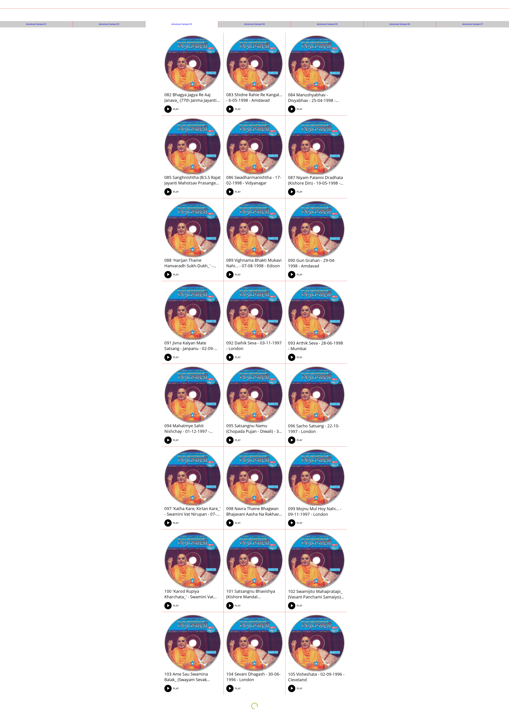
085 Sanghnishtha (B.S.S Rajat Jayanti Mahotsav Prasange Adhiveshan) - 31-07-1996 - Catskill (192, 180)
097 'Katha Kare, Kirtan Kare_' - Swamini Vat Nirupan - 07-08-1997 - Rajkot (192, 511)
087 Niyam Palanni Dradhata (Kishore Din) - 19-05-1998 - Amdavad (315, 180)
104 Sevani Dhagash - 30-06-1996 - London (253, 676)
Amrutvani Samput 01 (36, 24)
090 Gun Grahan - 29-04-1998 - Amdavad (311, 263)
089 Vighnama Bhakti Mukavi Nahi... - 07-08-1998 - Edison (254, 262)
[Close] (5, 4)
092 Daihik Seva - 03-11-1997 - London (254, 345)
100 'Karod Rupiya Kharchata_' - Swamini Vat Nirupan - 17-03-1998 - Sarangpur (188, 593)
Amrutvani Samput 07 (472, 24)
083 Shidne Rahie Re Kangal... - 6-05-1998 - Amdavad (254, 97)
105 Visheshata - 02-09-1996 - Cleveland (316, 676)
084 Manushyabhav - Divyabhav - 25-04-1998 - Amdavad (312, 97)
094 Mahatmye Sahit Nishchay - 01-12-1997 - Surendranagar (186, 428)
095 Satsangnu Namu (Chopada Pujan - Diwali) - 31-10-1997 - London (254, 428)
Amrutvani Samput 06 (400, 24)
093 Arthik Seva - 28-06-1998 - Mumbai (315, 345)
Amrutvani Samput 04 (254, 24)
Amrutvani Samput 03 (181, 24)
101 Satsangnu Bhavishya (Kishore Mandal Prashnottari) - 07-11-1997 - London (252, 593)
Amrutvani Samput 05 (327, 24)
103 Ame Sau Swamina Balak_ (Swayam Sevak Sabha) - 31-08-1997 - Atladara (186, 676)
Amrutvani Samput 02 (109, 24)
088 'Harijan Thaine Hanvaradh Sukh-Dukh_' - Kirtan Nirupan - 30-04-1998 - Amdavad (192, 262)
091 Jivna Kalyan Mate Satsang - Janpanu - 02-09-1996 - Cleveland (189, 345)
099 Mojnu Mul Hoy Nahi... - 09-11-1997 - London (314, 511)
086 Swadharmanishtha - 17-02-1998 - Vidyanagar (253, 180)
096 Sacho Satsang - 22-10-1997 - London (313, 428)
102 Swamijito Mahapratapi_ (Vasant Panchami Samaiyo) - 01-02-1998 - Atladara (315, 594)
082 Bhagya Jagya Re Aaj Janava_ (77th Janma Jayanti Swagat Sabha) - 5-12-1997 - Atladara (190, 97)
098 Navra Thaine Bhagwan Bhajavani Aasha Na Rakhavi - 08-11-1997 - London (254, 511)
